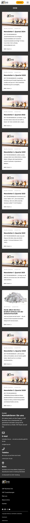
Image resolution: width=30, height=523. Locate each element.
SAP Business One (7, 488)
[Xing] (7, 509)
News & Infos (6, 500)
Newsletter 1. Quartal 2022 (14, 115)
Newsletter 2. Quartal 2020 (15, 390)
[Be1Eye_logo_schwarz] (5, 2)
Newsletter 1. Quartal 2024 (14, 32)
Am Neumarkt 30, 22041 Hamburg (11, 475)
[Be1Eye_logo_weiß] (15, 482)
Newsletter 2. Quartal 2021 (14, 233)
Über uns (4, 496)
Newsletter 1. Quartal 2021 (14, 273)
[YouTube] (9, 509)
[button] (28, 2)
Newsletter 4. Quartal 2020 (15, 351)
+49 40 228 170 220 (7, 458)
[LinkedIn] (5, 509)
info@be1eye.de (6, 444)
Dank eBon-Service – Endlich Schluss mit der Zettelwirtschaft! (13, 312)
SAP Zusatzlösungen (8, 492)
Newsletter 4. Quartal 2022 (15, 75)
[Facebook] (2, 509)
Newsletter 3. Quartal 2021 (14, 194)
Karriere (4, 503)
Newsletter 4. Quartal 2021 (14, 152)
